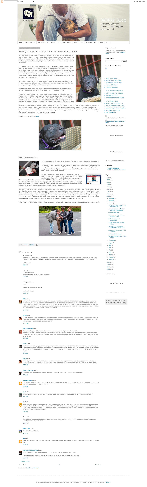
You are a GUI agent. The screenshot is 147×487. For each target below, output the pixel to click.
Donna (25, 315)
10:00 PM (25, 293)
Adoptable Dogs (55, 42)
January (111, 259)
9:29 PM (25, 265)
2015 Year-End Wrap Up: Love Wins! (116, 169)
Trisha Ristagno (27, 380)
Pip (24, 438)
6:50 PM (25, 458)
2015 (108, 184)
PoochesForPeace (28, 370)
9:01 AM (25, 375)
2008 (108, 264)
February (111, 257)
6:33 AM (25, 444)
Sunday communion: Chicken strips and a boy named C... (116, 209)
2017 (108, 180)
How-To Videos (67, 42)
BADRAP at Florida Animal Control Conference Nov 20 (116, 227)
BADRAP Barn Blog (113, 168)
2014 (108, 187)
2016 (108, 182)
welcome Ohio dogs (113, 212)
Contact (108, 42)
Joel (24, 402)
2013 (108, 189)
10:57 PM (25, 310)
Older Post (98, 465)
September (112, 240)
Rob (24, 298)
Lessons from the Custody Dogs (114, 91)
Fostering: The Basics (111, 78)
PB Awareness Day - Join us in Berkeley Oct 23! (116, 215)
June (110, 247)
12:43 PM (25, 423)
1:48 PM (25, 433)
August (111, 243)
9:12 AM (25, 396)
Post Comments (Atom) (32, 468)
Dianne (25, 343)
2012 (108, 191)
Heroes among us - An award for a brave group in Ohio (117, 205)
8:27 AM (25, 365)
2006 (108, 269)
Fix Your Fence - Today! (112, 101)
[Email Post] (37, 244)
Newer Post (22, 465)
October (111, 203)
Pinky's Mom (26, 428)
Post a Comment (25, 461)
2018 (108, 177)
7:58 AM (25, 353)
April (110, 252)
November (112, 200)
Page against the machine (30, 450)
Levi (24, 392)
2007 (108, 267)
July (110, 245)
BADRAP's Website (30, 42)
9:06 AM (25, 386)
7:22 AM (25, 338)
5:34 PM (25, 411)
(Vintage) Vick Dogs (91, 42)
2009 (108, 262)
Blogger (108, 482)
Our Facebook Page (43, 42)
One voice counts (28, 328)
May (110, 250)
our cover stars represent (115, 234)
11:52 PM (25, 323)
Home (20, 42)
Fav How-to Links (78, 42)
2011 (108, 194)
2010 (108, 196)
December (112, 198)
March (110, 254)
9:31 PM (25, 276)
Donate (101, 42)
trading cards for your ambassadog (114, 219)
